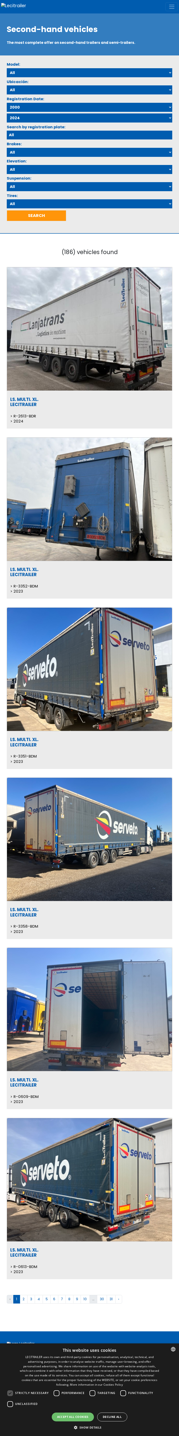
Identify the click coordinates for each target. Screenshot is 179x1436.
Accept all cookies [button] (73, 1417)
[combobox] (173, 1349)
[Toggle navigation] (171, 6)
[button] (89, 1427)
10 (85, 1299)
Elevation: (17, 161)
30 (102, 1299)
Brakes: (14, 144)
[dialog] (89, 1389)
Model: (13, 64)
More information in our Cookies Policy (96, 1385)
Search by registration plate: (36, 127)
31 (111, 1299)
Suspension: (19, 178)
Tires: (12, 195)
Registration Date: (25, 99)
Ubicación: (18, 81)
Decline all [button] (112, 1417)
